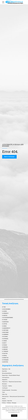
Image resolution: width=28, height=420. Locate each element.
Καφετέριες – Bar (6, 369)
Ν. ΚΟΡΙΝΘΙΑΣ (5, 338)
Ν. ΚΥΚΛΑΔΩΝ (5, 359)
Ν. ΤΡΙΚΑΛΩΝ (5, 351)
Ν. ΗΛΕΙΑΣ (4, 326)
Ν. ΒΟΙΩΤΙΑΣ (5, 353)
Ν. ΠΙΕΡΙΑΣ (4, 355)
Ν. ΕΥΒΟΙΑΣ (4, 319)
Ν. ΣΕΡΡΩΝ (4, 323)
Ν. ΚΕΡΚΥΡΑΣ (5, 362)
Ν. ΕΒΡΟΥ (4, 343)
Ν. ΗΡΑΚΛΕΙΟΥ (5, 313)
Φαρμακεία (4, 379)
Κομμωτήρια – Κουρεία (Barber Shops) (11, 375)
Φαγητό (4, 398)
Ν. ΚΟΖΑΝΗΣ (5, 336)
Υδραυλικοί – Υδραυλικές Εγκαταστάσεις (11, 381)
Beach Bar (4, 371)
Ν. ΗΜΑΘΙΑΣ (5, 349)
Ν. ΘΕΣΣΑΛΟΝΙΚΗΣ (6, 309)
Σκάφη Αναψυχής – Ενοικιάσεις (9, 390)
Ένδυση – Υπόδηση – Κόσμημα (9, 402)
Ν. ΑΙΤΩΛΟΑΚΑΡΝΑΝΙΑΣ (7, 317)
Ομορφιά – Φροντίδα (7, 400)
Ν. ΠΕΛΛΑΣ (4, 345)
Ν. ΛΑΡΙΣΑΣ (4, 315)
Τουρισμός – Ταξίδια (7, 385)
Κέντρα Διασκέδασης (7, 373)
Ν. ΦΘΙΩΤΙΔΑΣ (5, 330)
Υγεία (3, 392)
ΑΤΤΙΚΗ (4, 307)
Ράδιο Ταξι (4, 394)
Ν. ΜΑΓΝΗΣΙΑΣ (5, 321)
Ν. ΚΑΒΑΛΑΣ (5, 347)
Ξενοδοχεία (4, 388)
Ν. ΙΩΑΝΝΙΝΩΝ (5, 334)
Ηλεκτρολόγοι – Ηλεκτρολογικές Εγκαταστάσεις (13, 396)
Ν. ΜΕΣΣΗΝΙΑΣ (5, 332)
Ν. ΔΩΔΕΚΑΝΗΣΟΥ (6, 328)
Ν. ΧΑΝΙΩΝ (4, 340)
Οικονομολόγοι (5, 377)
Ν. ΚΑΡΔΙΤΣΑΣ (5, 357)
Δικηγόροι (4, 383)
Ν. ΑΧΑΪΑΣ (4, 311)
